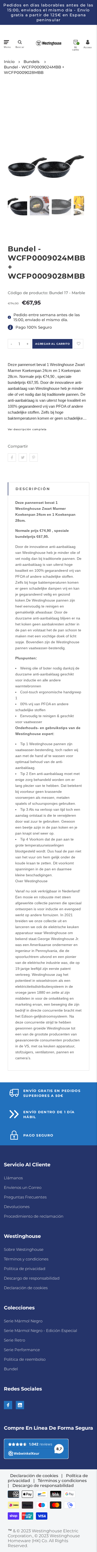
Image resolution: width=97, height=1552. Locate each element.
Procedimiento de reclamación (33, 1216)
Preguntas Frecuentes (25, 1197)
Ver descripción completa (27, 429)
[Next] (76, 138)
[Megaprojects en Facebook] (8, 1405)
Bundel (11, 1368)
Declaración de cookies (26, 1287)
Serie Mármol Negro (23, 1320)
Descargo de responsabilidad (31, 1278)
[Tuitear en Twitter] (23, 457)
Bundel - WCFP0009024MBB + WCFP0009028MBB (34, 70)
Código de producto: (28, 292)
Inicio (9, 61)
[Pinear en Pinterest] (33, 457)
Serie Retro (14, 1340)
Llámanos (13, 1177)
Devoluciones (16, 1206)
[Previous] (14, 138)
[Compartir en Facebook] (12, 457)
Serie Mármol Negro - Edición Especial (40, 1330)
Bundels (32, 61)
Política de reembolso (25, 1359)
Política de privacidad (24, 1268)
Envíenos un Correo (22, 1187)
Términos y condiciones (26, 1259)
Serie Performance (22, 1349)
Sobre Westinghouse (23, 1249)
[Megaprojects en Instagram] (20, 1405)
